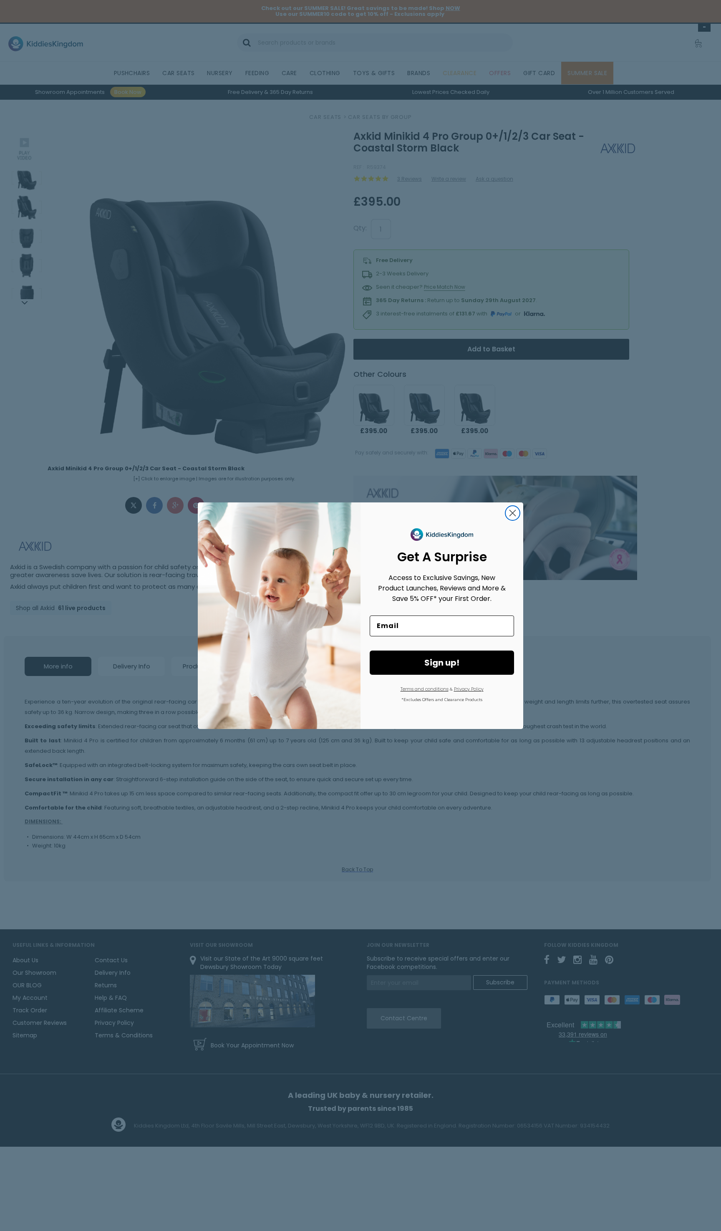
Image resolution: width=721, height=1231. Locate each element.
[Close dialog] (512, 513)
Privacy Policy (469, 689)
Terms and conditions (425, 689)
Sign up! (441, 662)
